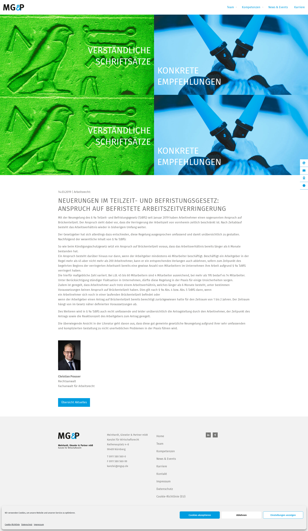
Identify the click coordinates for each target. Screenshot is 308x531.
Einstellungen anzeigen (283, 515)
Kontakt (161, 474)
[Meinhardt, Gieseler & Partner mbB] (13, 7)
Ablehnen (241, 515)
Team (159, 443)
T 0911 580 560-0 (116, 456)
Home (160, 436)
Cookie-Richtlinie (12, 524)
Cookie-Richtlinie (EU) (170, 496)
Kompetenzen (165, 451)
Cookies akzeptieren (200, 515)
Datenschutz (26, 524)
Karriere (161, 466)
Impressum (39, 524)
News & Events (166, 459)
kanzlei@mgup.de (117, 466)
